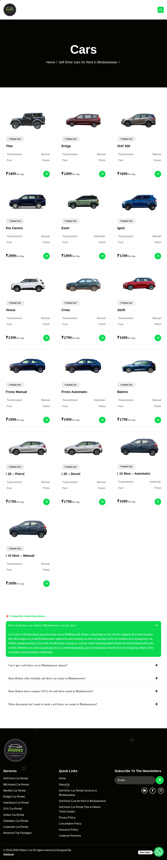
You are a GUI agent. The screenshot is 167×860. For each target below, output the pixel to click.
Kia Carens (14, 228)
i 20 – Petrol (15, 474)
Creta (65, 310)
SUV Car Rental (12, 808)
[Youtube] (144, 790)
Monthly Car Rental (14, 790)
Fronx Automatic (74, 392)
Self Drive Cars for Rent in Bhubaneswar (82, 801)
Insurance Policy (68, 829)
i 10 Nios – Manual (20, 555)
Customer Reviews (70, 835)
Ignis (121, 228)
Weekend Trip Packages (17, 833)
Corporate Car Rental (15, 826)
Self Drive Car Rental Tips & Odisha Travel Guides (79, 809)
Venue (10, 310)
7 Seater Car (70, 139)
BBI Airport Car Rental (16, 784)
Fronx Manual (16, 392)
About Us (64, 784)
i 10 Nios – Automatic (133, 473)
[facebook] (153, 791)
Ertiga (66, 146)
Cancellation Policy (70, 823)
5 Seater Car (70, 221)
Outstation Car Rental (15, 820)
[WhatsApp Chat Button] (159, 852)
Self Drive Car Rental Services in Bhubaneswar (78, 792)
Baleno (122, 392)
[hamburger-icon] (161, 10)
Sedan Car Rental (13, 814)
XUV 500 (123, 146)
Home (62, 778)
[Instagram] (161, 791)
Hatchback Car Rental (16, 802)
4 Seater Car (15, 139)
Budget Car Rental (14, 796)
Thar (9, 146)
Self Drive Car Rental (15, 778)
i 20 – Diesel (70, 474)
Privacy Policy (67, 817)
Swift (121, 310)
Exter (65, 228)
